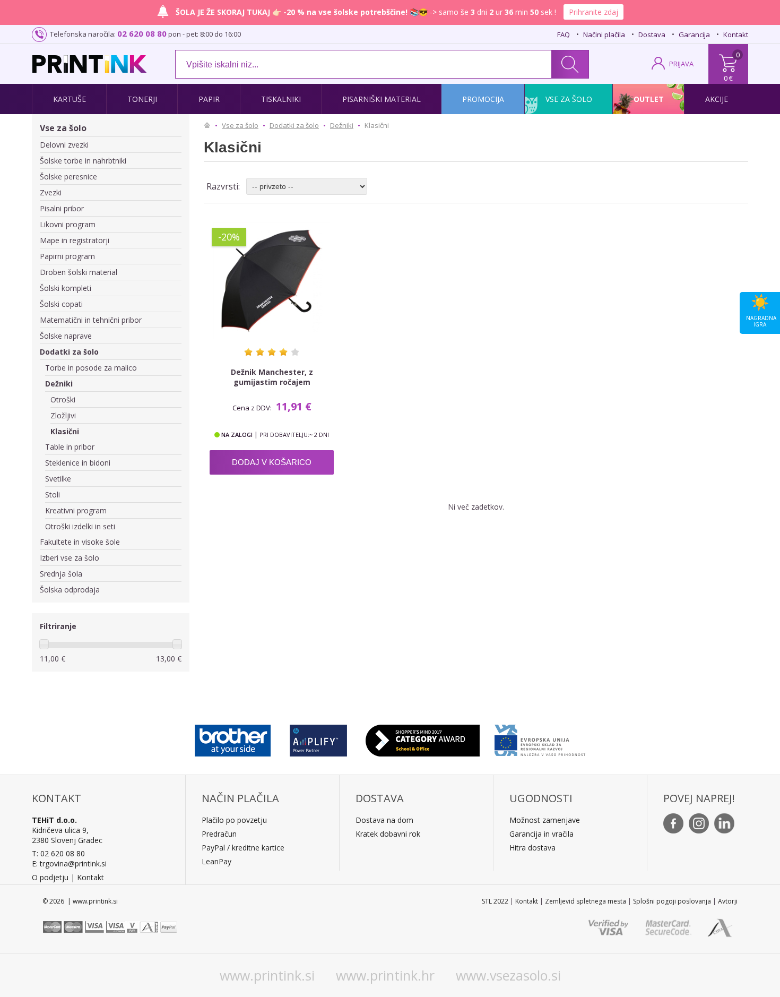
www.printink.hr (385, 975)
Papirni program (67, 256)
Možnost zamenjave (544, 820)
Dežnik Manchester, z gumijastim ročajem (272, 377)
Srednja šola (61, 574)
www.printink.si (267, 975)
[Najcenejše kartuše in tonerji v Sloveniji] (89, 64)
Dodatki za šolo (69, 352)
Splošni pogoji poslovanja (672, 901)
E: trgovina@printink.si (69, 863)
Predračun (219, 834)
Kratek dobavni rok (388, 834)
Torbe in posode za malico (91, 368)
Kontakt (735, 34)
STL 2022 (495, 901)
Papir (209, 99)
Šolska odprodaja (70, 590)
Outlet (649, 99)
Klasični (64, 431)
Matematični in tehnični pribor (91, 320)
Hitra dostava (532, 848)
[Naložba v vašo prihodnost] (540, 738)
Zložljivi (63, 415)
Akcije (716, 99)
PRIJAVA (681, 63)
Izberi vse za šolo (69, 558)
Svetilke (58, 479)
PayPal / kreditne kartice (243, 848)
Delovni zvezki (64, 145)
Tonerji (142, 99)
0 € (728, 78)
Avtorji (728, 901)
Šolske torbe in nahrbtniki (83, 161)
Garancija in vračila (541, 834)
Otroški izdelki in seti (80, 526)
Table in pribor (69, 447)
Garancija (694, 34)
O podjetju (50, 877)
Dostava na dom (384, 820)
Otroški (62, 399)
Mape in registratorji (74, 240)
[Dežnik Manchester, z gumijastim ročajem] (271, 280)
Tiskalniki (281, 99)
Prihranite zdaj (593, 12)
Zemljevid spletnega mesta (585, 901)
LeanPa (215, 861)
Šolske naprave (66, 336)
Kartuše (69, 99)
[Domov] (209, 125)
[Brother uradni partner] (233, 738)
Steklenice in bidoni (77, 463)
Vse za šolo (568, 99)
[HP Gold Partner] (318, 738)
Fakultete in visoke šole (80, 542)
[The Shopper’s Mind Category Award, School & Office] (423, 738)
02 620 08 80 (142, 33)
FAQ (563, 34)
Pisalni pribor (62, 208)
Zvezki (51, 192)
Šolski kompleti (65, 288)
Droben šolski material (78, 272)
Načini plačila (604, 34)
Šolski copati (61, 304)
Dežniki (59, 384)
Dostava (651, 34)
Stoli (52, 494)
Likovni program (68, 224)
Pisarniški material (381, 99)
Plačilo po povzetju (234, 820)
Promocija (483, 99)
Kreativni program (76, 510)
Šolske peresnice (68, 176)
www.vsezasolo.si (508, 975)
